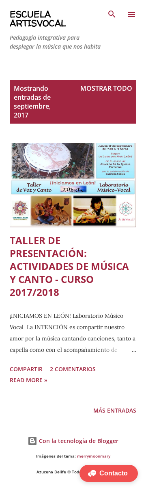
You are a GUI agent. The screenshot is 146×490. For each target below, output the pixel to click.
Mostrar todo (106, 88)
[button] (108, 473)
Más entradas (114, 410)
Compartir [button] (26, 369)
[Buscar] (112, 14)
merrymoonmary (93, 456)
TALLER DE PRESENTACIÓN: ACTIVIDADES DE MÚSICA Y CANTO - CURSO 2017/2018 (69, 266)
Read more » (28, 380)
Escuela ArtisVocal (38, 18)
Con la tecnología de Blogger (77, 441)
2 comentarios (73, 369)
